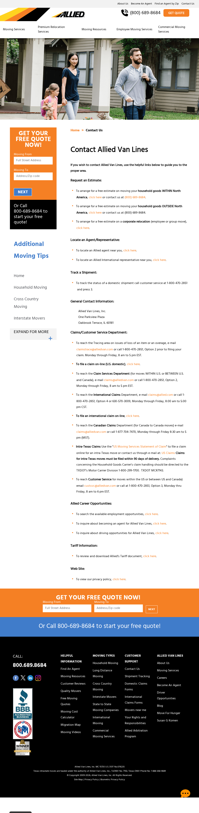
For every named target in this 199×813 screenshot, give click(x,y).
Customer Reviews (73, 684)
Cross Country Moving (26, 303)
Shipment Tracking (137, 677)
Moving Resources (94, 29)
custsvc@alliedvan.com (100, 486)
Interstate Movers (29, 319)
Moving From (23, 155)
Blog (160, 706)
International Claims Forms (134, 700)
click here (95, 198)
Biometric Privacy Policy (112, 780)
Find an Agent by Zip (167, 4)
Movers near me (135, 710)
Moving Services (14, 29)
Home (19, 276)
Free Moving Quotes (69, 701)
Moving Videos (71, 732)
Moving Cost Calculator (69, 715)
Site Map (78, 780)
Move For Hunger (168, 713)
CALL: (29, 662)
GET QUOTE (176, 13)
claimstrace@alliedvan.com (94, 350)
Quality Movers (71, 691)
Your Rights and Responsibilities (135, 720)
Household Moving (30, 288)
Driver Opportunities (166, 696)
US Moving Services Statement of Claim (139, 447)
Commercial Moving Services (171, 29)
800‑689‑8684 (28, 212)
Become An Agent (141, 4)
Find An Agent (70, 669)
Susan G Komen (167, 721)
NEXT (23, 192)
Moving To (21, 170)
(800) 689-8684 (135, 213)
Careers (162, 678)
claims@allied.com (160, 395)
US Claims (168, 453)
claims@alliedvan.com (119, 380)
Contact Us (188, 4)
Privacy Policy (92, 780)
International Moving (101, 720)
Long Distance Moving (102, 674)
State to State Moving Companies (106, 707)
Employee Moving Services (134, 29)
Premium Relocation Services (51, 29)
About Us (122, 4)
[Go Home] (42, 15)
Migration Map (71, 725)
